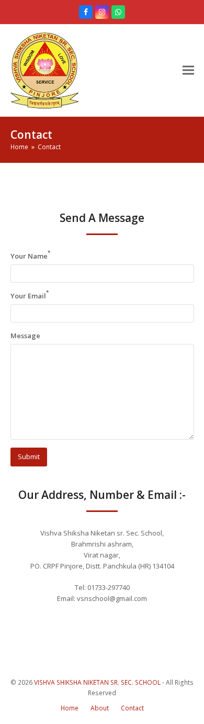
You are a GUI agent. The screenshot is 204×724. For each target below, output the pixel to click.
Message (25, 335)
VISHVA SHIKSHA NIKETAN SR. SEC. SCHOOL (97, 682)
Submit (29, 456)
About (99, 708)
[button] (188, 70)
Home (69, 708)
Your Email (29, 295)
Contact (132, 708)
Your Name (30, 256)
